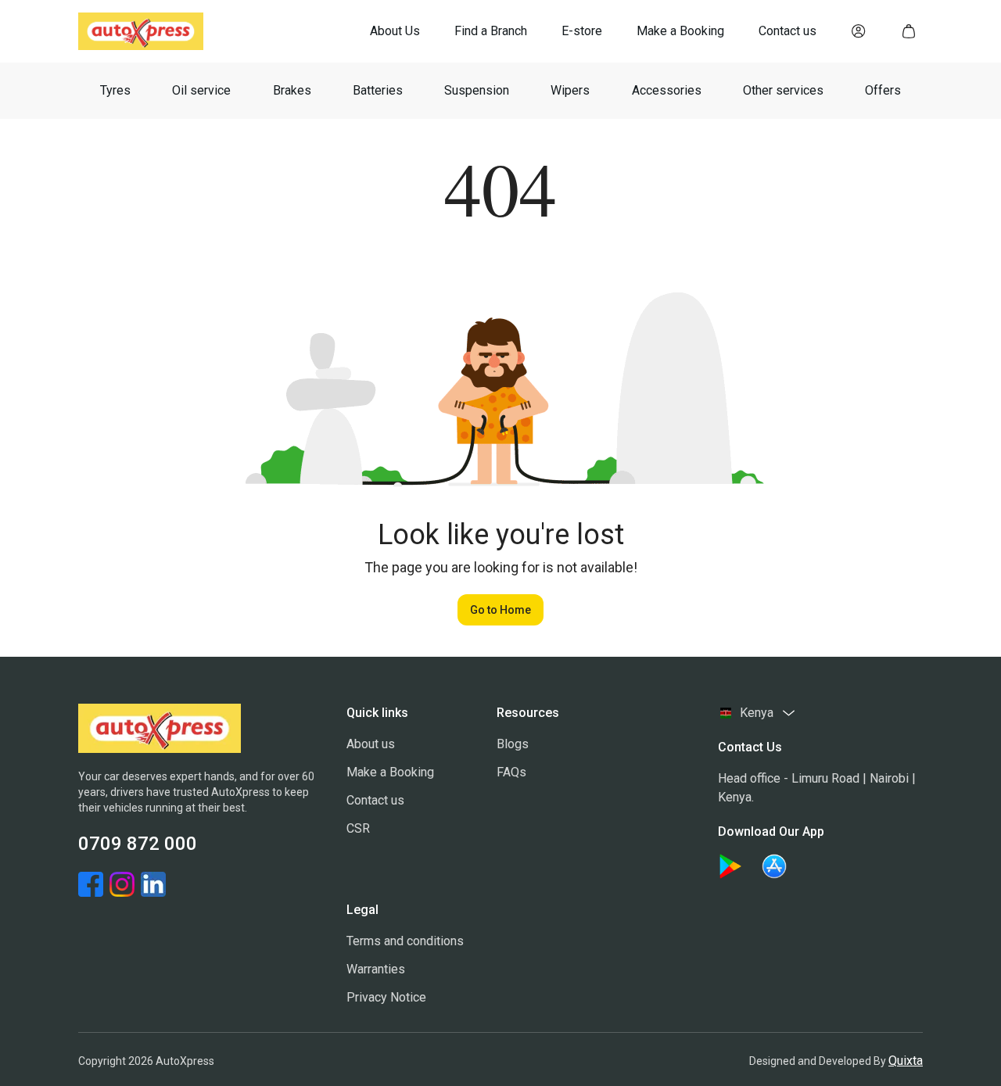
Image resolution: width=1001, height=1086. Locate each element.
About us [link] (370, 744)
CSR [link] (358, 828)
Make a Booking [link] (390, 772)
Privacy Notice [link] (386, 997)
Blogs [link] (513, 744)
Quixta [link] (905, 1060)
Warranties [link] (375, 969)
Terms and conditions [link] (405, 941)
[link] (395, 31)
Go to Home (500, 610)
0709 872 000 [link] (137, 844)
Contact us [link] (375, 800)
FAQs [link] (511, 772)
